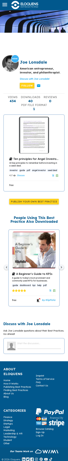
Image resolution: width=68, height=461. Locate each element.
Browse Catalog (44, 428)
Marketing (9, 430)
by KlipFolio (48, 300)
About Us (8, 393)
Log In (39, 435)
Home (6, 380)
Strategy (8, 420)
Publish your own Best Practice (34, 201)
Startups (8, 423)
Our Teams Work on (22, 451)
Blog (6, 396)
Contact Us (42, 385)
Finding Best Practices (15, 390)
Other (6, 443)
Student (7, 440)
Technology (9, 436)
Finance (7, 417)
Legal (6, 427)
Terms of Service (45, 379)
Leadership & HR (12, 433)
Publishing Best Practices (17, 386)
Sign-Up (40, 432)
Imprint (40, 375)
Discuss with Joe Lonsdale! (35, 78)
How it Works (10, 383)
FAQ (38, 382)
